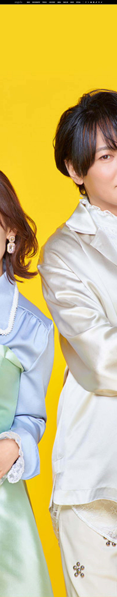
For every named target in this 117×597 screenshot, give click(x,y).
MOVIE (72, 2)
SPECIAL (78, 2)
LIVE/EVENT (52, 2)
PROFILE (44, 2)
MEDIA (59, 2)
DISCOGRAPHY (36, 2)
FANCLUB (65, 2)
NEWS (28, 2)
